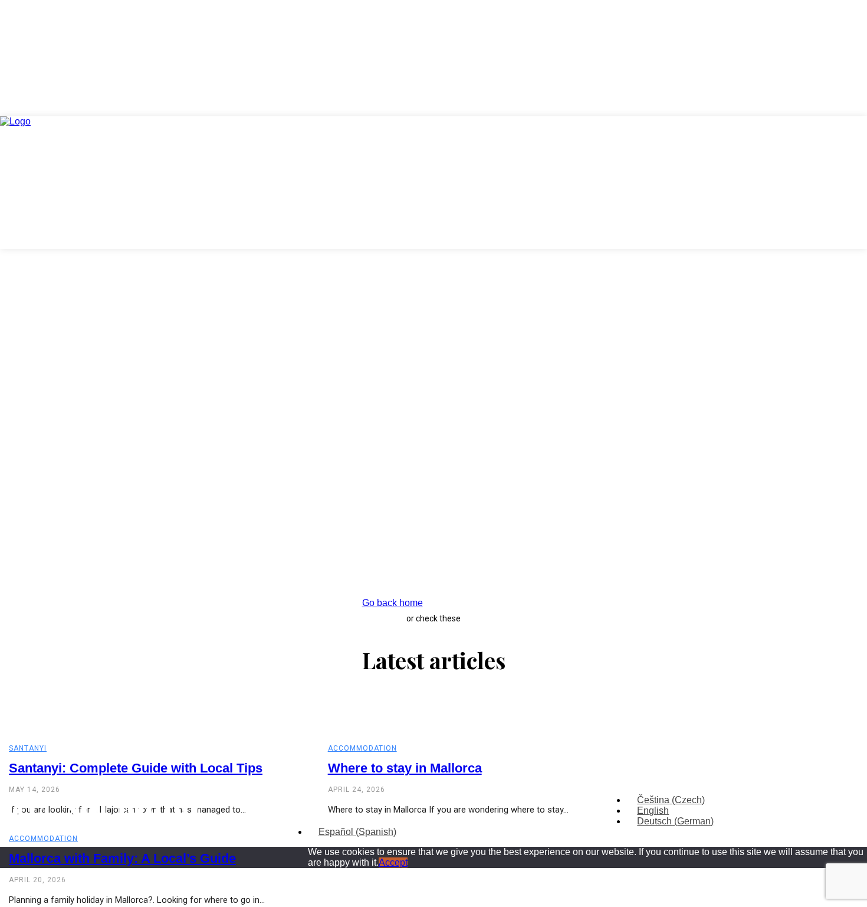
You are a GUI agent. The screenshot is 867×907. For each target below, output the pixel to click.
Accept (393, 862)
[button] (843, 139)
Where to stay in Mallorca (405, 768)
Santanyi (28, 748)
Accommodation (362, 748)
